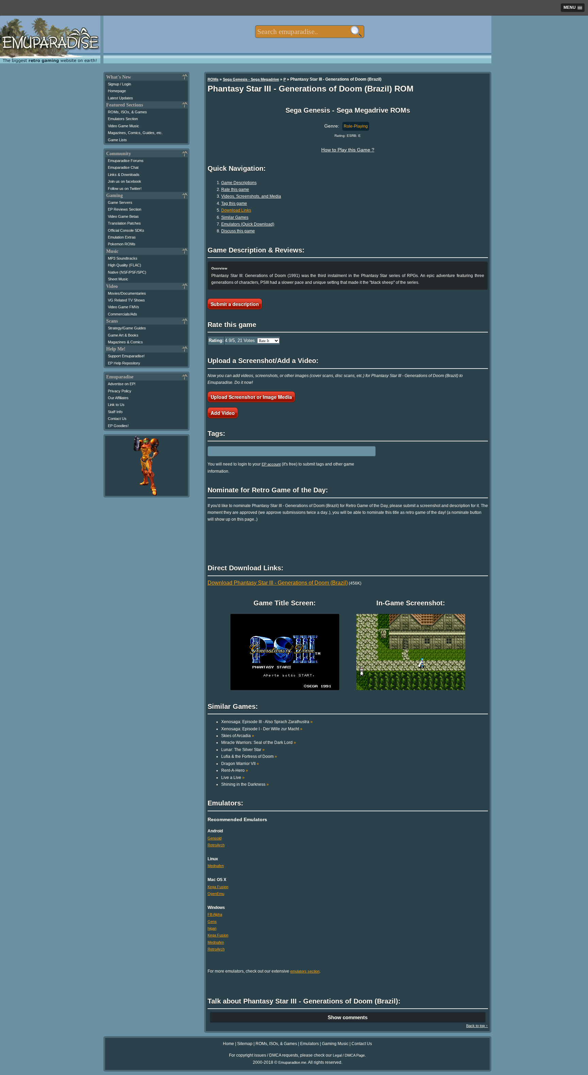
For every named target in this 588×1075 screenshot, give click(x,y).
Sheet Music (118, 279)
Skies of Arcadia (237, 735)
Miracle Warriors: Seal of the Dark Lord (258, 742)
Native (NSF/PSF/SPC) (127, 272)
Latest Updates (120, 98)
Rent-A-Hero (234, 770)
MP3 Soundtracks (122, 258)
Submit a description (235, 303)
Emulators (309, 1043)
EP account (271, 464)
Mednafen (216, 866)
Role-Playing (356, 126)
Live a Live (233, 777)
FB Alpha (215, 914)
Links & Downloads (124, 175)
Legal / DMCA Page (349, 1055)
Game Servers (120, 202)
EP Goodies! (118, 426)
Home (228, 1043)
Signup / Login (119, 84)
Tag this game (234, 203)
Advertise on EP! (121, 384)
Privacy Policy (119, 391)
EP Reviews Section (124, 209)
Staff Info (115, 412)
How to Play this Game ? (347, 149)
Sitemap (244, 1043)
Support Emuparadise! (126, 356)
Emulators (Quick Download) (247, 224)
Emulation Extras (122, 237)
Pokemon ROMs (121, 244)
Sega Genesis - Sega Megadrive (251, 79)
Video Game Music (123, 126)
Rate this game (235, 189)
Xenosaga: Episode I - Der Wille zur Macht (262, 729)
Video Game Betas (123, 216)
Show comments (348, 1017)
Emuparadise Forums (126, 161)
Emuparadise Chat (123, 167)
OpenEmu (216, 894)
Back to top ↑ (477, 1026)
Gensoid (215, 838)
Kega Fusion (218, 887)
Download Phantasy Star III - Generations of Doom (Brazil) (278, 583)
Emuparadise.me (292, 1062)
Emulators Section (123, 119)
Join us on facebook (124, 181)
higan (212, 928)
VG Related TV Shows (126, 300)
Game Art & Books (123, 335)
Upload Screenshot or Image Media (251, 396)
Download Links (236, 210)
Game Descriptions (239, 182)
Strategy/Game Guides (127, 328)
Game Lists (117, 140)
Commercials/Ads (122, 314)
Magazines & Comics (125, 342)
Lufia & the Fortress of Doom (249, 756)
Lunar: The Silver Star (243, 749)
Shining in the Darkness (245, 784)
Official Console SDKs (126, 230)
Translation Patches (124, 223)
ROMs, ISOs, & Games (127, 112)
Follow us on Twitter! (125, 188)
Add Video (223, 412)
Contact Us (117, 419)
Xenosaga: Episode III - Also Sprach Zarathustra (267, 721)
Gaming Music (335, 1043)
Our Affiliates (118, 398)
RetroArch (216, 845)
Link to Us (116, 405)
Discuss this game (238, 231)
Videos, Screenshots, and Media (251, 196)
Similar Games (234, 217)
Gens (212, 921)
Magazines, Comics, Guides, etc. (135, 133)
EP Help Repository (124, 363)
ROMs (213, 79)
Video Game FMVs (123, 307)
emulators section (305, 971)
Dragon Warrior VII (240, 763)
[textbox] (309, 31)
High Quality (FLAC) (124, 265)
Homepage (117, 91)
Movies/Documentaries (127, 293)
